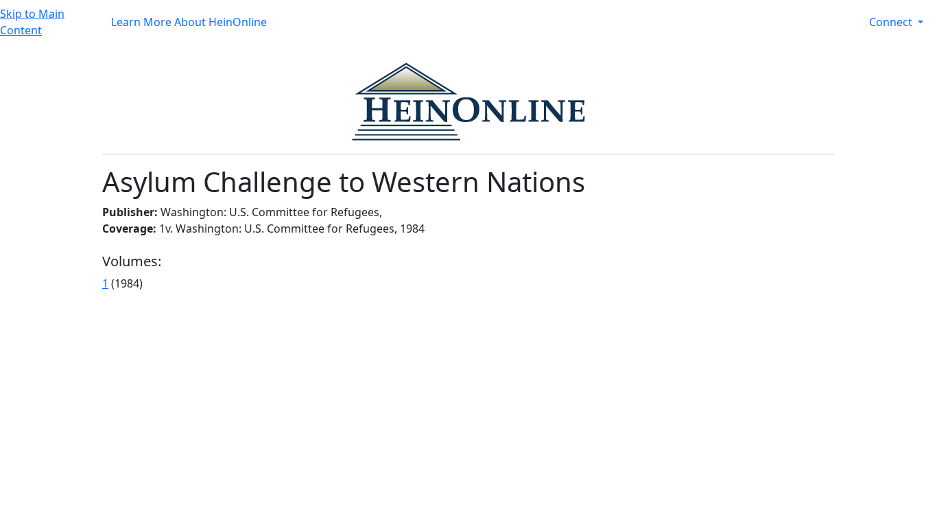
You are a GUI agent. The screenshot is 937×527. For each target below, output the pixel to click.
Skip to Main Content (32, 22)
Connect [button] (892, 22)
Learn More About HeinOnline (189, 22)
